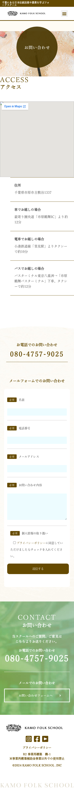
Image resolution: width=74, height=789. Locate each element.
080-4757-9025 (37, 354)
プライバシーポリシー (37, 747)
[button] (64, 13)
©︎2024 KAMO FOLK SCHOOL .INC (37, 765)
